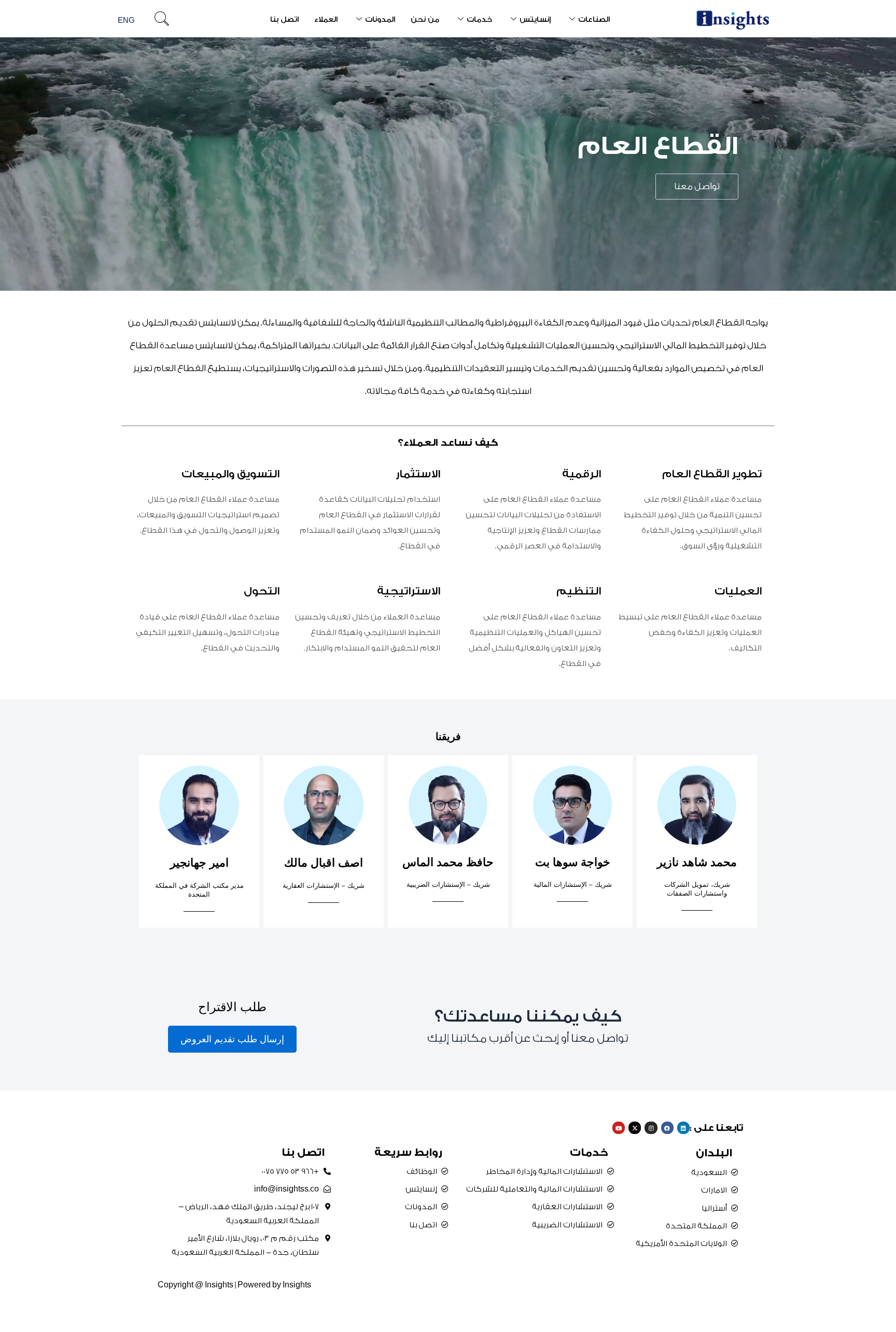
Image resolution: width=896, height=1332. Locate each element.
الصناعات (594, 20)
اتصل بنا (284, 20)
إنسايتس (535, 20)
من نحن (425, 20)
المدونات (380, 20)
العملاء (326, 20)
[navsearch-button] (162, 20)
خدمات (479, 20)
